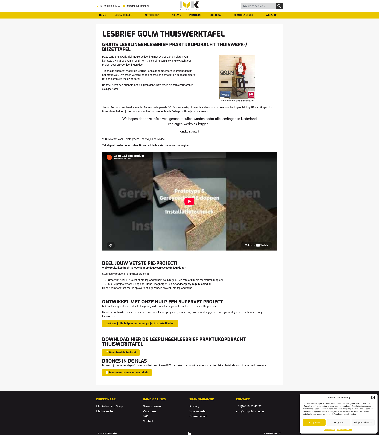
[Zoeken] (279, 6)
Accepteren (314, 422)
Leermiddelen (123, 15)
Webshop (271, 15)
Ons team (215, 15)
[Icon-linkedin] (189, 433)
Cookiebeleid (329, 429)
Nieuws (176, 15)
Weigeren (338, 422)
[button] (373, 397)
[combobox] (258, 6)
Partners (195, 15)
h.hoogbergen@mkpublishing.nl (192, 283)
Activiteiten (151, 15)
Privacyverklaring (344, 429)
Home (102, 15)
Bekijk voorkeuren (363, 422)
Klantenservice (243, 15)
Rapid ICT (277, 433)
